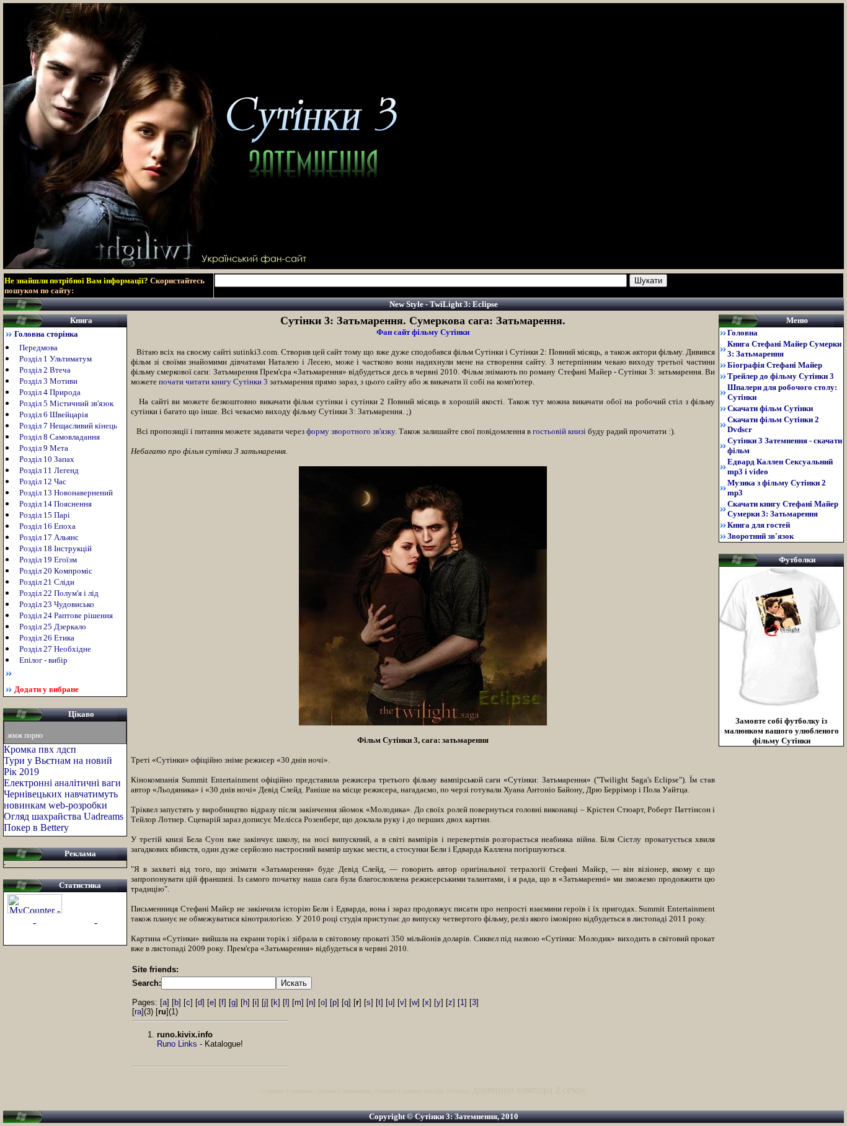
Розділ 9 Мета (44, 448)
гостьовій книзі (559, 431)
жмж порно (25, 735)
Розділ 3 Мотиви (48, 381)
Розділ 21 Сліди (47, 582)
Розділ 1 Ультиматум (55, 358)
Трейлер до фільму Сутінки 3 (780, 376)
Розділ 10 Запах (47, 459)
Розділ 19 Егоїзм (49, 559)
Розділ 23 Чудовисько (57, 604)
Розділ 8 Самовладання (60, 436)
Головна (742, 332)
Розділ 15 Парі (45, 515)
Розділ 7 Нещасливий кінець (69, 425)
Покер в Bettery (36, 827)
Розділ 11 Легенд (50, 470)
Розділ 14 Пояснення (56, 503)
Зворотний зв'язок (760, 536)
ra (138, 1011)
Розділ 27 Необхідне (56, 649)
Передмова (38, 347)
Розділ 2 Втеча (46, 370)
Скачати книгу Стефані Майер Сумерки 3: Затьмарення (782, 508)
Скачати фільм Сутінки (770, 408)
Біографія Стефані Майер (774, 365)
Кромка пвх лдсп (40, 749)
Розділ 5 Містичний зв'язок (67, 403)
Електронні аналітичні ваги (62, 783)
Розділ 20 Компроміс (56, 570)
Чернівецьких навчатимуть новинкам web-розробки (61, 799)
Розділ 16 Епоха (48, 526)
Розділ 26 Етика (47, 637)
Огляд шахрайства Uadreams (63, 816)
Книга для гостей (758, 525)
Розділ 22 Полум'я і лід (59, 593)
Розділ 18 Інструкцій (56, 548)
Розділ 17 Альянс (50, 537)
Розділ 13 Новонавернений (67, 492)
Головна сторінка (46, 334)
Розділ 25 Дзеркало (53, 626)
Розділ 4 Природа (50, 392)
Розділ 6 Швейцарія (53, 414)
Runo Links (177, 1043)
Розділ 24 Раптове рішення (67, 615)
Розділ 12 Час (43, 481)
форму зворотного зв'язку (350, 431)
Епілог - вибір (44, 660)
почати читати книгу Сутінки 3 (213, 381)
